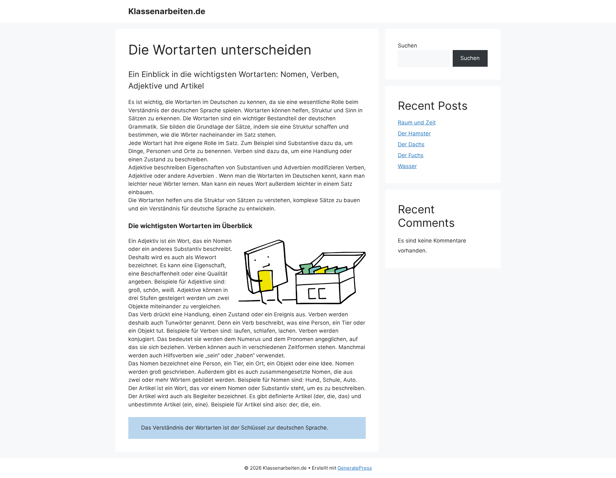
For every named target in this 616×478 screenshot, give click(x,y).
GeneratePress (355, 468)
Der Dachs (411, 144)
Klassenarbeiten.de (166, 11)
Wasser (407, 166)
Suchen (407, 45)
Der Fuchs (411, 155)
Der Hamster (414, 133)
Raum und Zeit (417, 122)
